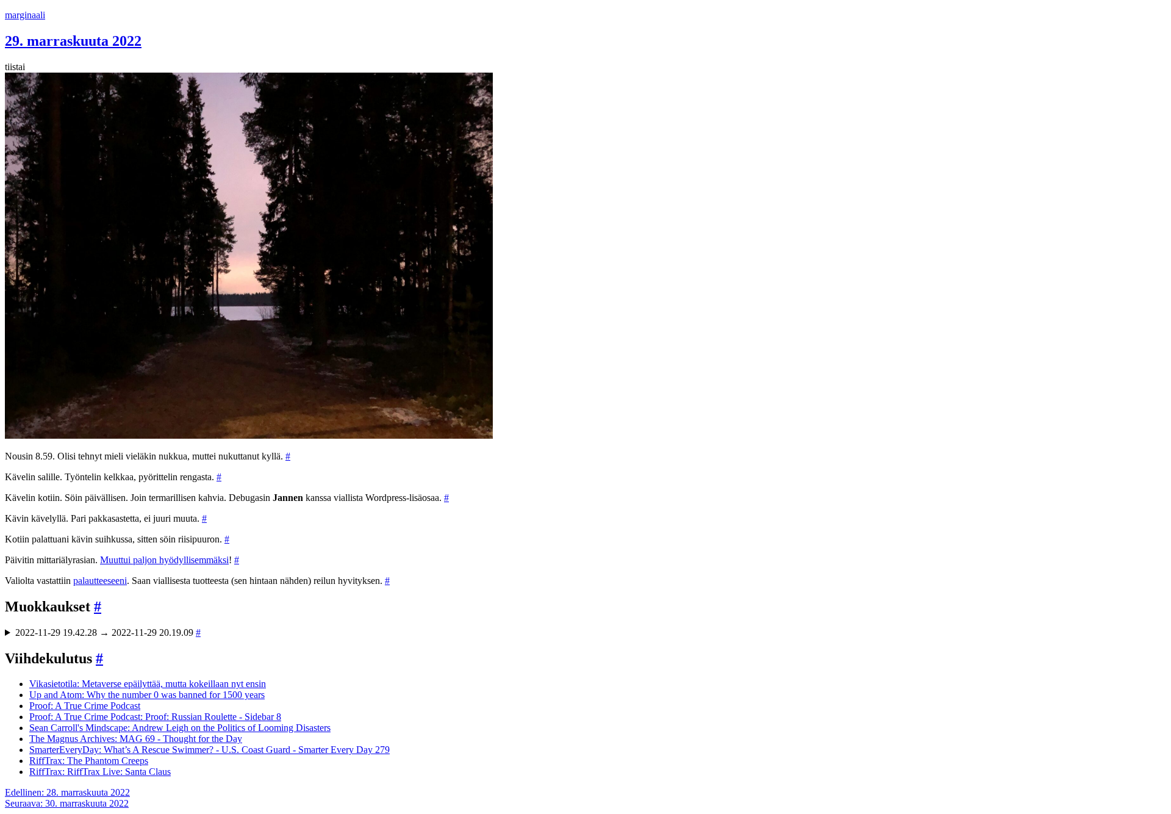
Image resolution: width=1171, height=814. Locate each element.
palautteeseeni (100, 580)
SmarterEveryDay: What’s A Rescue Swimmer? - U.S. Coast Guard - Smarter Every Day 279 (209, 749)
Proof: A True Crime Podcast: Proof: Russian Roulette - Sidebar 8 (155, 716)
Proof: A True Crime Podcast (84, 706)
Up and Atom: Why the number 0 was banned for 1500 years (147, 695)
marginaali (25, 15)
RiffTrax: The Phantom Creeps (88, 760)
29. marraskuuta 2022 (73, 41)
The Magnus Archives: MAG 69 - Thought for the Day (135, 738)
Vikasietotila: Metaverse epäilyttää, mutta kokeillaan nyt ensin (147, 684)
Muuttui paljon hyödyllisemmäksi (164, 560)
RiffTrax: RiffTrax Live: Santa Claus (100, 771)
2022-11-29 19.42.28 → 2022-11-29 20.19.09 (108, 632)
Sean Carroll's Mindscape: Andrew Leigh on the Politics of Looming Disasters (180, 727)
